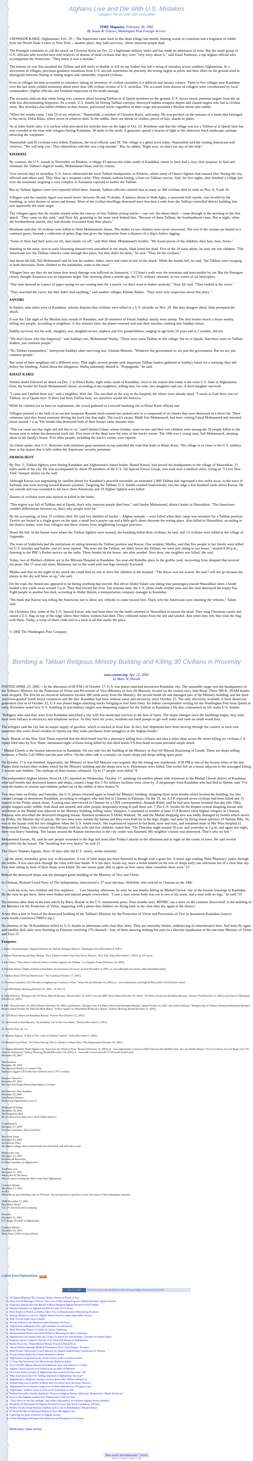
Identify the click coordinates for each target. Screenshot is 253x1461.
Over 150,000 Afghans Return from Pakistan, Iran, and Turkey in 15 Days (48, 1365)
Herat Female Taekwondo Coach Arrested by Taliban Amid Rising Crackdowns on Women (57, 1350)
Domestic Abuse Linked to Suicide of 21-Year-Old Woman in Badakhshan (48, 1340)
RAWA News (16, 1429)
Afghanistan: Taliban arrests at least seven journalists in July (41, 1389)
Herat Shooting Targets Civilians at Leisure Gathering (38, 1329)
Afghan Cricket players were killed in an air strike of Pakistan (42, 1368)
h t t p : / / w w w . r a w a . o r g (126, 1458)
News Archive (34, 1429)
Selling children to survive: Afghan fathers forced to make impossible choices (50, 1315)
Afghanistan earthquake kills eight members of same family (41, 1325)
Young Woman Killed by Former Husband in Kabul (36, 1354)
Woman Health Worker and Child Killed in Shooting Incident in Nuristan (48, 1333)
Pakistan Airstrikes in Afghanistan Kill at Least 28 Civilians (41, 1308)
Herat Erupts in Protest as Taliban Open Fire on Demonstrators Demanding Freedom (53, 1311)
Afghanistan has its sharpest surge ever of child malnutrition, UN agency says (50, 1386)
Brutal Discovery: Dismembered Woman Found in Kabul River (42, 1343)
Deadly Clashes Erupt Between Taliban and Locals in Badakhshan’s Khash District (53, 1407)
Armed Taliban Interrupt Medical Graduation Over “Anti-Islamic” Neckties (49, 1347)
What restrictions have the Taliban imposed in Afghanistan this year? (46, 1375)
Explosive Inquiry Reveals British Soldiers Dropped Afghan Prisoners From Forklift (53, 1304)
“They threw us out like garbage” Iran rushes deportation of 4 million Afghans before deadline (59, 1400)
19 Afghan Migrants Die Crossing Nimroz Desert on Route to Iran (44, 1297)
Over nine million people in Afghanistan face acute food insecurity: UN (47, 1372)
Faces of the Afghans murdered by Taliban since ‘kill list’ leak (42, 1397)
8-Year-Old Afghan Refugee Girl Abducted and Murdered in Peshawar (46, 1418)
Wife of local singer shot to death (27, 1318)
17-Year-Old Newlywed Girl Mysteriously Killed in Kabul (40, 1361)
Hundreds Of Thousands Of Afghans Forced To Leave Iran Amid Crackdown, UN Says (54, 1404)
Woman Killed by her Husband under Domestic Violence (39, 1322)
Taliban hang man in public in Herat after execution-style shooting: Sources (49, 1382)
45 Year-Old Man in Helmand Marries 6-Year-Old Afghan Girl (42, 1411)
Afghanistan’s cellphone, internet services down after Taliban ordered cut (48, 1379)
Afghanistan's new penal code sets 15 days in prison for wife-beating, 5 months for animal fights (60, 1336)
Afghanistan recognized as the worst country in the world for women (45, 1357)
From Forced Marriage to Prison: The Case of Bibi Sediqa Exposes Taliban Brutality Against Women (62, 1301)
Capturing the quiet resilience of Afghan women (35, 1414)
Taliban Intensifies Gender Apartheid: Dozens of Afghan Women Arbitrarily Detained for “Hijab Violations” (66, 1393)
